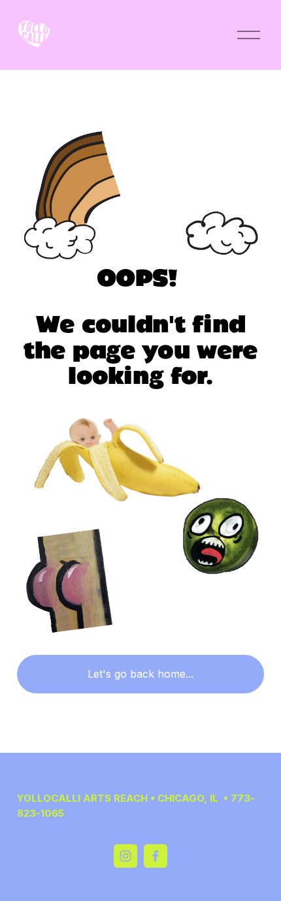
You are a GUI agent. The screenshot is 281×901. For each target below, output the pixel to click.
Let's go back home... (140, 673)
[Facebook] (155, 856)
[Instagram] (125, 856)
